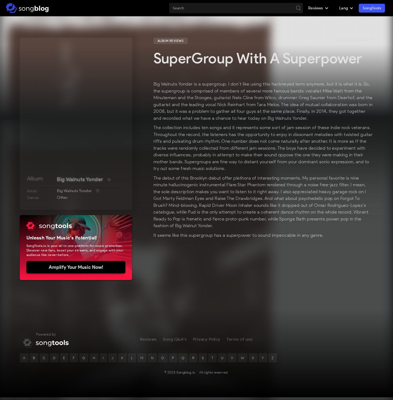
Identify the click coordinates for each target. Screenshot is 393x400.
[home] (27, 8)
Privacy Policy (206, 339)
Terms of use (239, 339)
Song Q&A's (175, 339)
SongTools (372, 8)
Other (62, 197)
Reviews (148, 339)
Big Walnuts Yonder (80, 179)
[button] (318, 8)
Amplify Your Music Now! (76, 267)
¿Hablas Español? (354, 40)
